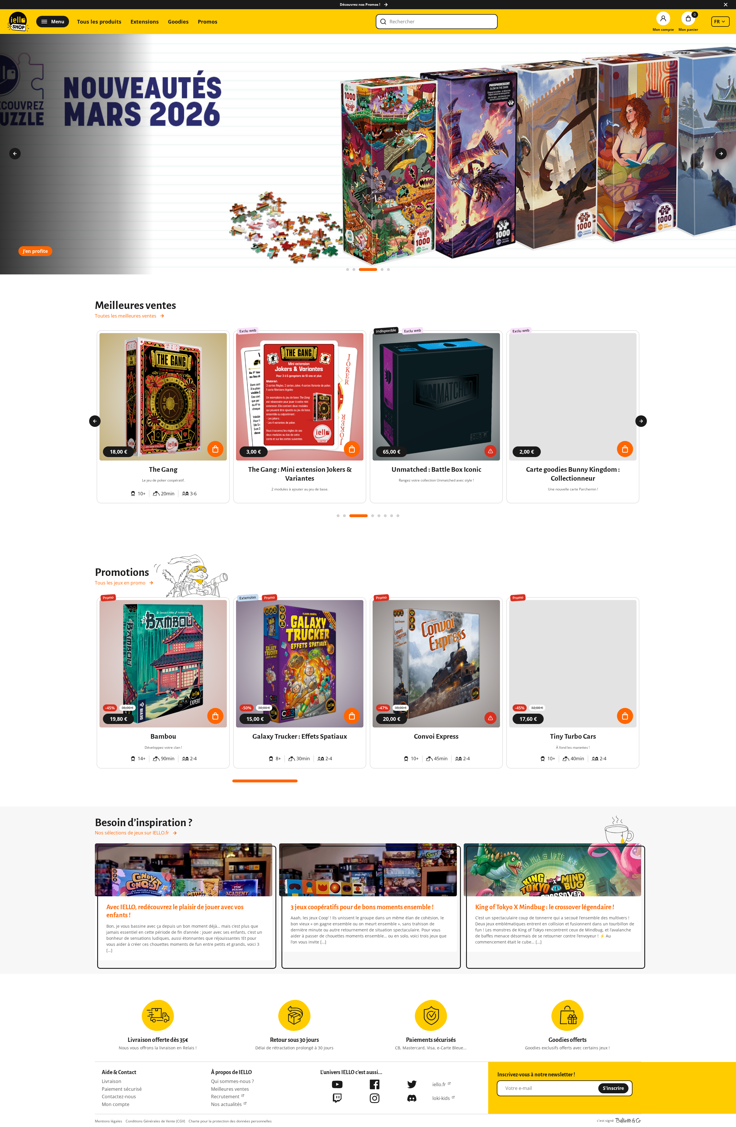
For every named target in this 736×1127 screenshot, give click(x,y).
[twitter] (412, 1084)
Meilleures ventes (230, 1089)
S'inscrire (613, 1088)
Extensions (145, 21)
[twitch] (337, 1098)
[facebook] (374, 1084)
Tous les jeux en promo (120, 583)
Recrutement (225, 1096)
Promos (207, 21)
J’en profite (35, 251)
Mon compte (115, 1104)
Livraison (111, 1081)
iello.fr (439, 1084)
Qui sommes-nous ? (232, 1081)
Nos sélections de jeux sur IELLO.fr (132, 833)
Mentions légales (108, 1121)
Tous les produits (99, 21)
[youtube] (337, 1084)
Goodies (178, 21)
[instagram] (374, 1098)
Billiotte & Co (628, 1121)
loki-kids (441, 1098)
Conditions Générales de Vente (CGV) (155, 1121)
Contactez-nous (119, 1096)
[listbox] (720, 21)
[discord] (412, 1098)
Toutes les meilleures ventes (125, 316)
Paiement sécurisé (122, 1089)
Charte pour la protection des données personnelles (230, 1121)
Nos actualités (226, 1104)
